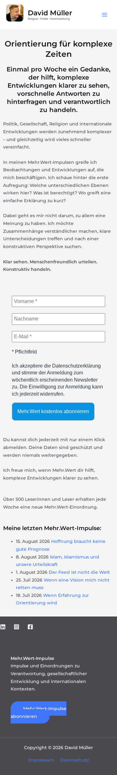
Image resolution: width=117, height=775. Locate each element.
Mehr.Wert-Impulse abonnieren (38, 712)
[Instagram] (16, 627)
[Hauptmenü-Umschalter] (104, 14)
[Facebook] (30, 627)
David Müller (50, 13)
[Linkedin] (3, 627)
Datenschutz (74, 760)
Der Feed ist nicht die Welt (79, 572)
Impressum (41, 760)
